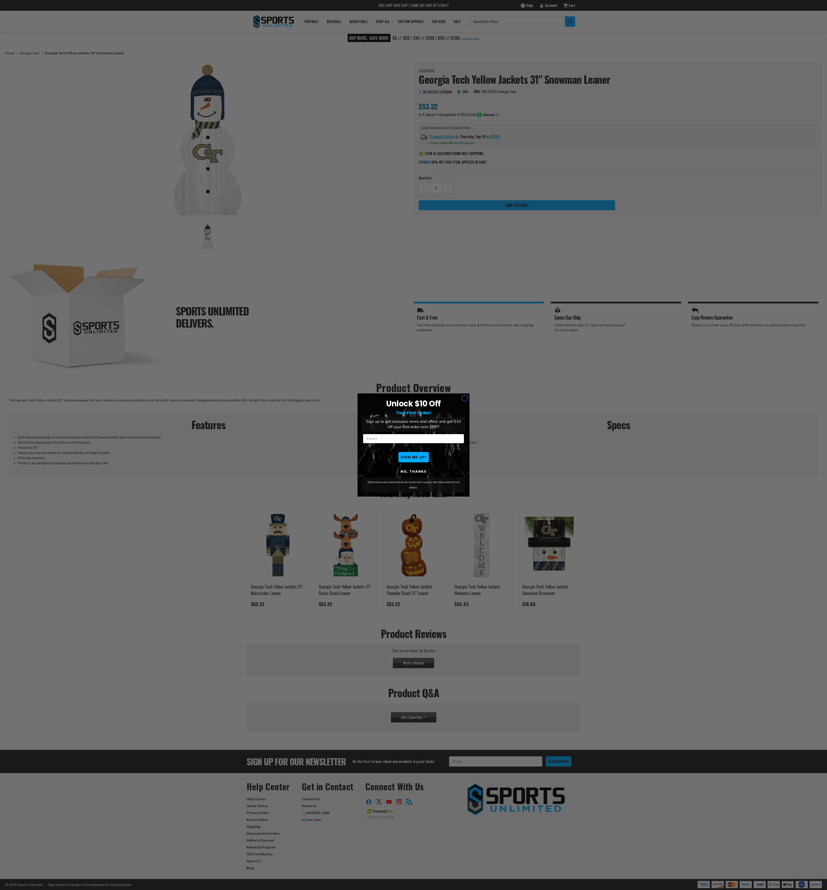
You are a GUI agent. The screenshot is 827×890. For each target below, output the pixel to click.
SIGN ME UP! (414, 457)
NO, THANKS (414, 471)
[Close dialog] (464, 398)
